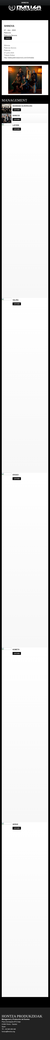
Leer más (17, 110)
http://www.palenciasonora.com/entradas (19, 57)
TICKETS (7, 38)
